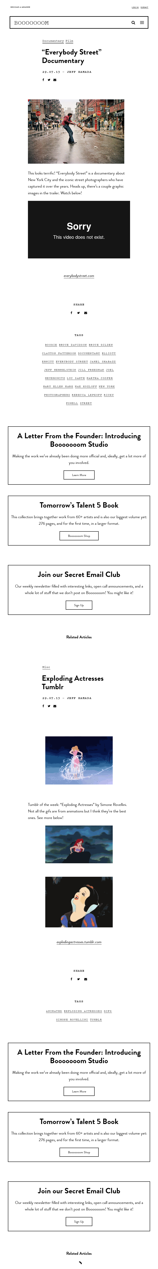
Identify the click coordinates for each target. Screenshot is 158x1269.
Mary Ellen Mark (58, 386)
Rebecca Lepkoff (87, 394)
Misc (46, 667)
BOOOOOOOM (31, 22)
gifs (108, 1011)
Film (69, 41)
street (86, 403)
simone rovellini (72, 1019)
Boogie (51, 344)
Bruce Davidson (73, 344)
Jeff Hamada (79, 72)
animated (54, 1011)
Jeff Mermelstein (60, 369)
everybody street (72, 361)
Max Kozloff (86, 386)
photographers (57, 394)
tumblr (96, 1019)
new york (107, 386)
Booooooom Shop (79, 536)
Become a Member (20, 7)
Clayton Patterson (59, 353)
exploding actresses (83, 1011)
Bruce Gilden (101, 344)
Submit (144, 7)
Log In (135, 7)
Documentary (53, 41)
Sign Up (79, 605)
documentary (89, 353)
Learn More (79, 475)
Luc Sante (76, 378)
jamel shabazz (103, 361)
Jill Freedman (91, 369)
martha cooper (100, 378)
